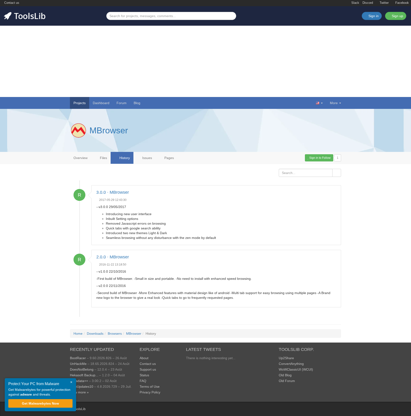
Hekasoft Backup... (84, 375)
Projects (79, 103)
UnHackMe (78, 364)
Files (103, 158)
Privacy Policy (150, 392)
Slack (354, 3)
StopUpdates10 (81, 386)
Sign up (397, 16)
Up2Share (286, 358)
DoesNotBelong (81, 369)
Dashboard (101, 103)
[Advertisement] (205, 61)
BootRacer (78, 358)
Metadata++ (79, 381)
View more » (79, 392)
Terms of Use (150, 386)
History (124, 158)
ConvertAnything (291, 364)
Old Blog (285, 375)
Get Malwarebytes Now (40, 403)
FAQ (143, 381)
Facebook (401, 3)
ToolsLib (79, 409)
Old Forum (287, 381)
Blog (137, 103)
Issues (146, 158)
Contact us (11, 3)
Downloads (95, 333)
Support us (148, 369)
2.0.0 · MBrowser (112, 257)
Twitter (384, 3)
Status (144, 375)
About (144, 358)
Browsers (115, 333)
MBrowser (108, 130)
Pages (168, 158)
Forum (122, 103)
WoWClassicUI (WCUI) (296, 369)
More (334, 103)
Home (78, 333)
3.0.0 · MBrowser (112, 192)
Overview (80, 158)
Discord (367, 3)
